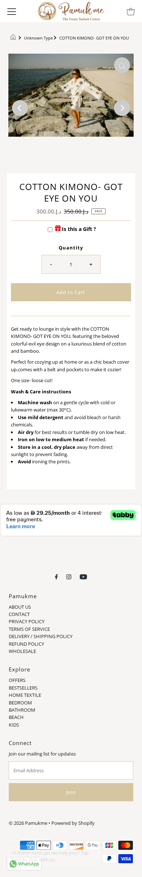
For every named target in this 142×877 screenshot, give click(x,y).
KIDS (14, 724)
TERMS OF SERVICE (29, 629)
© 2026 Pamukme (28, 823)
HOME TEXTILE (25, 695)
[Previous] (20, 108)
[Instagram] (68, 576)
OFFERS (17, 680)
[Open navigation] (11, 11)
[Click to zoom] (122, 65)
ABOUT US (20, 607)
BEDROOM (20, 702)
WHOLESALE (22, 651)
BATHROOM (22, 710)
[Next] (122, 108)
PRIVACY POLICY (26, 621)
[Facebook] (56, 576)
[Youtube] (83, 576)
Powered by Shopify (73, 823)
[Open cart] (130, 11)
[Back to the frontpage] (14, 38)
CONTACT (19, 614)
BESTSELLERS (23, 687)
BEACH (16, 717)
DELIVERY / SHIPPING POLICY (40, 636)
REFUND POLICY (26, 644)
